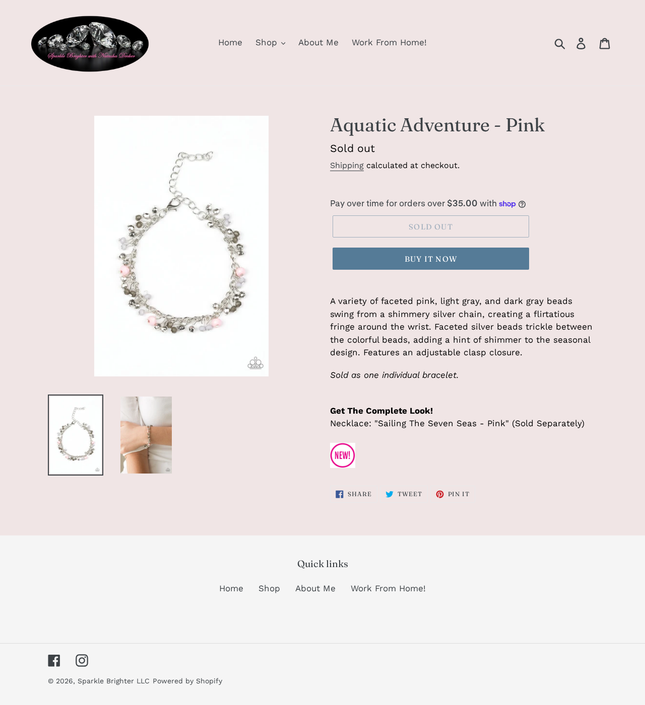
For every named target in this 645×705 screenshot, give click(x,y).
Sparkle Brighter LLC (114, 681)
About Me (315, 588)
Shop (269, 588)
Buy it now (431, 259)
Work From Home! (388, 588)
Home (231, 588)
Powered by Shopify (187, 681)
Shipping (347, 165)
